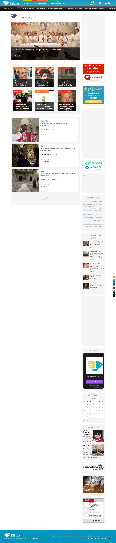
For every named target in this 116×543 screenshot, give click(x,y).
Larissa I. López (44, 186)
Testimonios (39, 68)
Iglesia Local (18, 68)
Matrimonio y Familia (42, 91)
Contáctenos (106, 536)
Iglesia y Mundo (42, 3)
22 (84, 413)
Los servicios (78, 536)
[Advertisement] (45, 213)
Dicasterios (17, 91)
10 (90, 407)
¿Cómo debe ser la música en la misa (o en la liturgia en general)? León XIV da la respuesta (97, 244)
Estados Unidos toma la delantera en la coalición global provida (96, 285)
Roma (34, 3)
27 (99, 413)
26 (96, 413)
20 (99, 410)
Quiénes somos (57, 536)
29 (84, 416)
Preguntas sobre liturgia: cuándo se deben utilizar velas (49, 8)
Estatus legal (91, 536)
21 (102, 410)
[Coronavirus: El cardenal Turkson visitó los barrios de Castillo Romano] (22, 100)
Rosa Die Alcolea (16, 56)
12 (96, 407)
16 (87, 410)
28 (102, 413)
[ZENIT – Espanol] (13, 3)
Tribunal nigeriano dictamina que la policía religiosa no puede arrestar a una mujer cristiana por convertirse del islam (93, 224)
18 (93, 410)
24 (90, 413)
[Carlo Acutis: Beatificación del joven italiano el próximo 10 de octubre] (44, 77)
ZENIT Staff (43, 136)
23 (87, 413)
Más (45, 199)
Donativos (61, 3)
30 (87, 416)
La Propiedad (69, 536)
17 (90, 410)
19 (96, 410)
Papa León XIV (27, 3)
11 (93, 407)
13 (99, 407)
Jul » (88, 420)
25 (93, 413)
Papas (43, 146)
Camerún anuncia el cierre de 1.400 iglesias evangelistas (96, 277)
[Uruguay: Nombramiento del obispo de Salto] (22, 77)
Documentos (53, 3)
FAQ (64, 536)
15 (84, 410)
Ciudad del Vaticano (64, 68)
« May (84, 420)
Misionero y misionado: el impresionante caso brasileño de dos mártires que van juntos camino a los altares (97, 266)
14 (102, 407)
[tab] (88, 500)
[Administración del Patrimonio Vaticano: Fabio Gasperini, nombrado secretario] (67, 100)
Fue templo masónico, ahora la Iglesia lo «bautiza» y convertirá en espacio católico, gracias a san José (93, 219)
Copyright (99, 536)
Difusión (85, 536)
